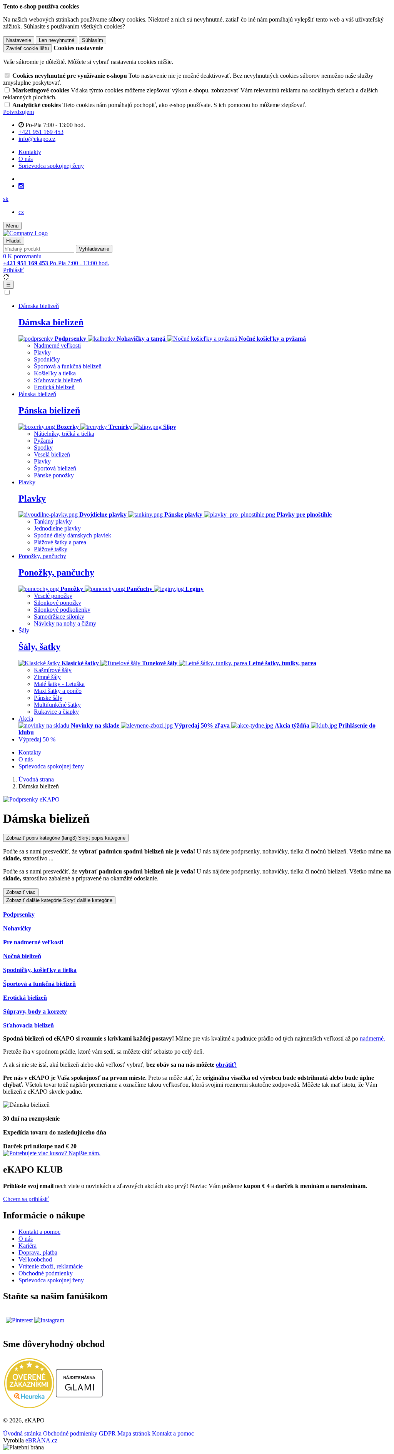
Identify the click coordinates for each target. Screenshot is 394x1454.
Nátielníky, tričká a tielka (64, 433)
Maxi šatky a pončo (58, 691)
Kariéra (27, 1245)
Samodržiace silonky (59, 616)
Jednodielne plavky (57, 528)
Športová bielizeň (55, 468)
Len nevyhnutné (56, 40)
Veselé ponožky (53, 595)
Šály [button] (23, 630)
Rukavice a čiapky (56, 711)
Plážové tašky (50, 549)
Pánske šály (48, 697)
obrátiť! (226, 1064)
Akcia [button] (25, 718)
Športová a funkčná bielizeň (68, 366)
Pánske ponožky (54, 475)
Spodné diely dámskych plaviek (72, 535)
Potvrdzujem (18, 112)
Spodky (43, 447)
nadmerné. (372, 1038)
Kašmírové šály (53, 670)
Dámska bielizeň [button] (38, 306)
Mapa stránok (134, 1433)
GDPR (108, 1433)
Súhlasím (92, 40)
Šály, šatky (39, 647)
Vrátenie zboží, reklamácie (50, 1266)
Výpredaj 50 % (36, 739)
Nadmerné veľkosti (57, 345)
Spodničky (47, 359)
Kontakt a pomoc (39, 1231)
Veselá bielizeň (52, 454)
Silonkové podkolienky (62, 609)
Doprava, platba (37, 1252)
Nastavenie (18, 40)
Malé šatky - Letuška (59, 684)
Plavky (42, 352)
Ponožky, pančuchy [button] (42, 556)
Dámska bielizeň (50, 322)
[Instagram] (21, 186)
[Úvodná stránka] (25, 233)
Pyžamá (43, 440)
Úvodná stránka (23, 1433)
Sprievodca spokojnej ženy (51, 165)
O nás (25, 159)
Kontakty (29, 152)
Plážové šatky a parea (60, 542)
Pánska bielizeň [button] (37, 394)
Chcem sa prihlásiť (26, 1199)
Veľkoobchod (35, 1259)
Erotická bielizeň (54, 387)
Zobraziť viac (20, 892)
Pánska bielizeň (49, 410)
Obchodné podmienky (45, 1273)
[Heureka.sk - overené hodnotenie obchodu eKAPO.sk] (29, 1406)
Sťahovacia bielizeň (58, 380)
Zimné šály (47, 677)
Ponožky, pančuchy (56, 572)
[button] (5, 199)
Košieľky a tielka (55, 373)
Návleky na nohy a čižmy (65, 623)
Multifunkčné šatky (57, 704)
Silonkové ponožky (57, 602)
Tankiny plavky (53, 521)
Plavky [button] (26, 482)
